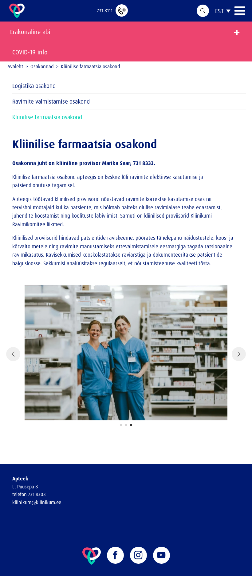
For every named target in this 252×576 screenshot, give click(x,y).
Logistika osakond (34, 85)
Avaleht (15, 66)
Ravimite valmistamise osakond (51, 101)
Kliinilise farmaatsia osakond (47, 117)
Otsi (203, 11)
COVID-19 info (30, 52)
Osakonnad (41, 66)
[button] (121, 425)
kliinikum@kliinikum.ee (36, 502)
